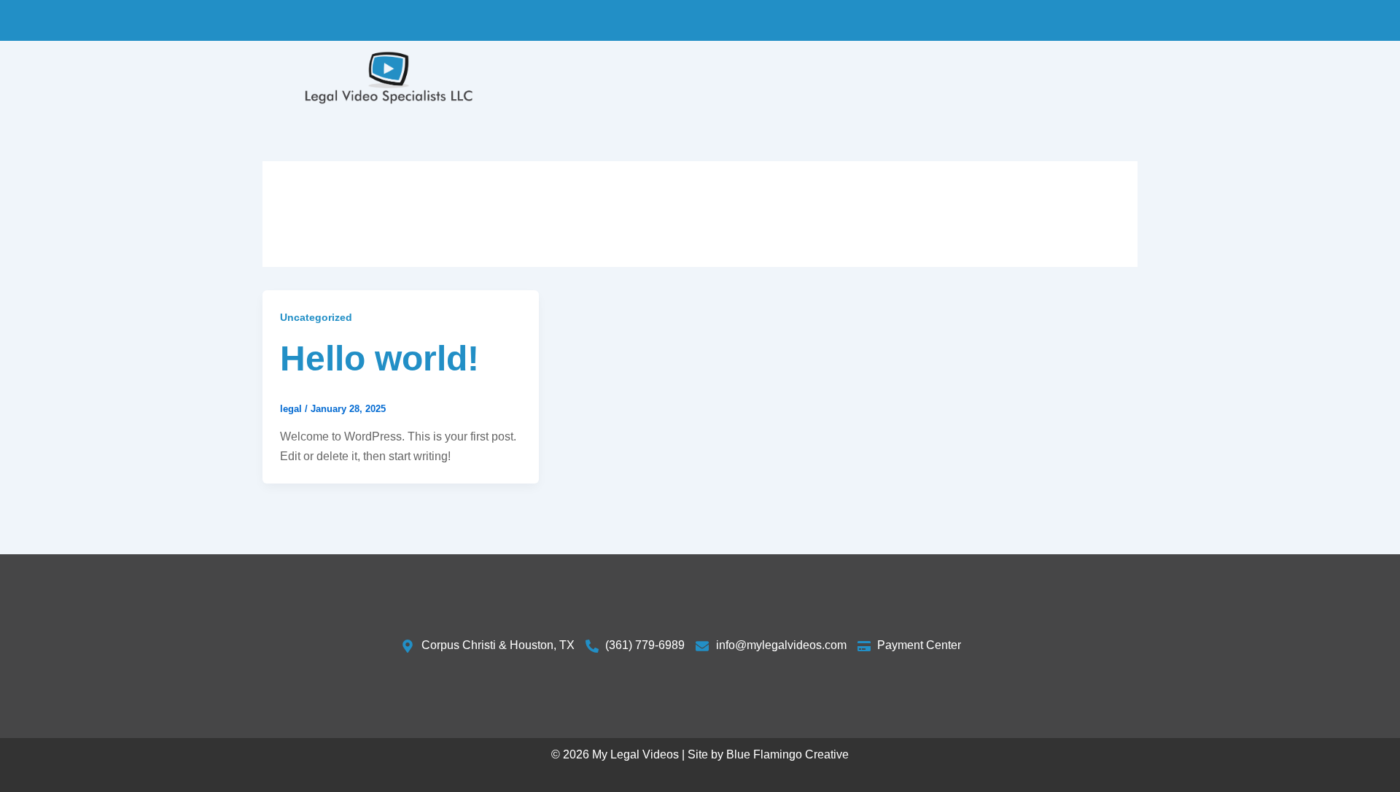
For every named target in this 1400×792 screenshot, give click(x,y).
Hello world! (379, 358)
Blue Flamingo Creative (787, 754)
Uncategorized (316, 317)
